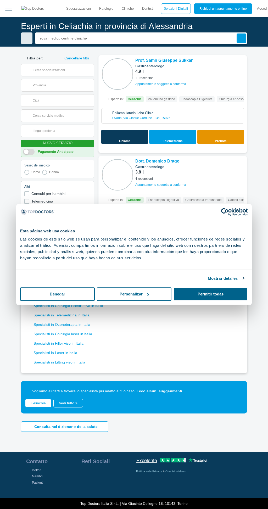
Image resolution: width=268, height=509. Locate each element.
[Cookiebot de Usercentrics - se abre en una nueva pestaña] (225, 212)
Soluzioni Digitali (176, 8)
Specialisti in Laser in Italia (55, 353)
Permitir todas (211, 294)
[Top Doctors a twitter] (113, 474)
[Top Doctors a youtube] (122, 474)
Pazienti (37, 482)
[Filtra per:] (26, 38)
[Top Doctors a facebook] (85, 474)
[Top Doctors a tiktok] (85, 486)
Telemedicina (42, 201)
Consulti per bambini (48, 194)
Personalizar (131, 294)
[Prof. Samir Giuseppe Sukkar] (117, 74)
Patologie (106, 8)
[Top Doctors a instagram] (94, 474)
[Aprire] (90, 70)
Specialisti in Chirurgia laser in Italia (63, 334)
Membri (37, 476)
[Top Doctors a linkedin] (104, 474)
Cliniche (128, 8)
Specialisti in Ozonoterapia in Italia (62, 324)
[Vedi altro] (241, 66)
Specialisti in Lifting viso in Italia (59, 362)
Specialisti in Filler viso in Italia (58, 343)
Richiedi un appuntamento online (223, 8)
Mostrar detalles (223, 278)
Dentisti (148, 8)
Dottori (36, 470)
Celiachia (38, 403)
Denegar (57, 294)
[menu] (8, 8)
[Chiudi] (237, 391)
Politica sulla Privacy (149, 471)
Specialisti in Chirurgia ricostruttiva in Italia (68, 306)
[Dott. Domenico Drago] (117, 175)
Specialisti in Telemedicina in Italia (62, 315)
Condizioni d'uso (175, 471)
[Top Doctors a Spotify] (95, 486)
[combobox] (61, 70)
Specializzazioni (78, 8)
